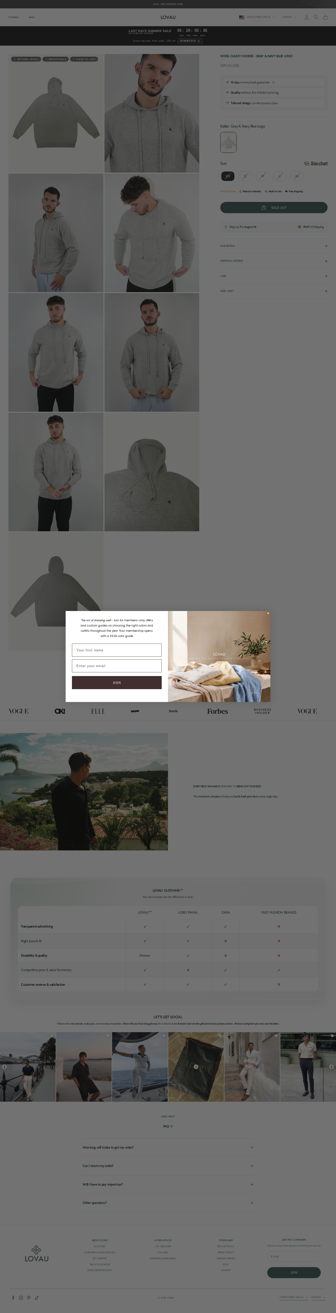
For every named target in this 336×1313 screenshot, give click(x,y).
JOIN (117, 682)
